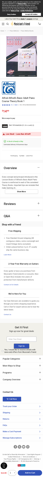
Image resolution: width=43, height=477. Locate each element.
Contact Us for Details (11, 285)
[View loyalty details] (33, 125)
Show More (21, 192)
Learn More (7, 255)
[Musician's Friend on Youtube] (24, 447)
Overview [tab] (10, 168)
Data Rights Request (33, 454)
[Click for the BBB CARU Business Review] (21, 465)
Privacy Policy (22, 3)
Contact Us (7, 314)
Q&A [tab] (7, 216)
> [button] (7, 31)
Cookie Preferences (26, 11)
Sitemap (36, 459)
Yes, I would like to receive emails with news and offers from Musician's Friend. (20, 351)
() (7, 105)
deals (23, 19)
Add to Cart (30, 473)
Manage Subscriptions (12, 438)
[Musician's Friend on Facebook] (15, 447)
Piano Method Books (27, 31)
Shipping (6, 413)
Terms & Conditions (29, 457)
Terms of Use (15, 11)
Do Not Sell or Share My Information (14, 454)
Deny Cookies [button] (11, 14)
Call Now (13, 399)
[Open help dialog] (4, 465)
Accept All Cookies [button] (31, 14)
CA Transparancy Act (25, 459)
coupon (29, 19)
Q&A (16, 105)
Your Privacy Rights (10, 459)
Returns (6, 419)
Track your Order (10, 406)
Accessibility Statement (11, 461)
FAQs (5, 425)
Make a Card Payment (12, 431)
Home (2, 31)
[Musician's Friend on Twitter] (19, 447)
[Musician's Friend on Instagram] (28, 447)
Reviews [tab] (10, 204)
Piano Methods (14, 31)
